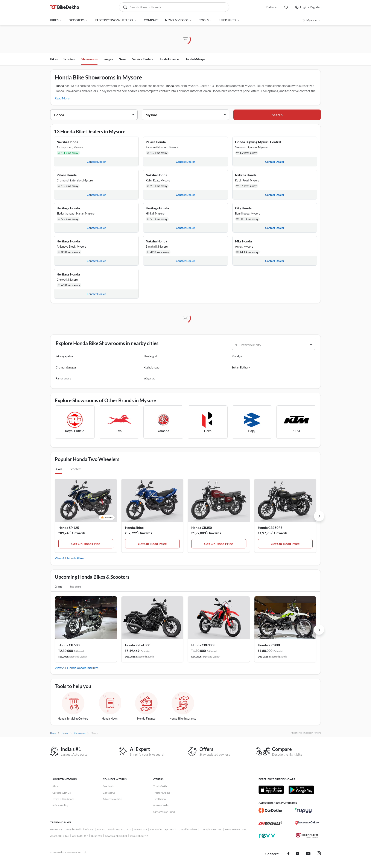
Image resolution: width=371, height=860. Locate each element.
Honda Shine (134, 528)
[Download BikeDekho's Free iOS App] (271, 789)
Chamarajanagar (66, 367)
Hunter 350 (56, 829)
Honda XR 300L (269, 645)
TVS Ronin (156, 829)
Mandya (237, 356)
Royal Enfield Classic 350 (80, 829)
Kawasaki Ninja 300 (116, 835)
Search (277, 115)
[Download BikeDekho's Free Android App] (301, 789)
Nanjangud (150, 356)
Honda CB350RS (270, 528)
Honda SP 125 (68, 528)
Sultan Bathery (241, 367)
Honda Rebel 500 (137, 645)
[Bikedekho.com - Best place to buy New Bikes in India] (64, 7)
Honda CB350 (201, 528)
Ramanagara (63, 378)
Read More (62, 98)
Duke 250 (96, 835)
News (122, 59)
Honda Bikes (75, 558)
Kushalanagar (152, 367)
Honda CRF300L (203, 645)
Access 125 (140, 829)
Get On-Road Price (85, 544)
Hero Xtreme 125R (235, 829)
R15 (128, 829)
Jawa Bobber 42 (139, 835)
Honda (59, 86)
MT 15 (101, 829)
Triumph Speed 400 (211, 829)
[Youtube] (308, 854)
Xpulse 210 (171, 829)
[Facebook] (288, 854)
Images (108, 59)
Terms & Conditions (63, 799)
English (270, 7)
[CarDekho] (270, 810)
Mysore (311, 20)
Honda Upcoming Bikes (82, 668)
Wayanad (149, 378)
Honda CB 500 (69, 645)
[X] (297, 854)
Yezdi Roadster (188, 829)
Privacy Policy (60, 805)
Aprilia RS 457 (80, 835)
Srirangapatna (64, 356)
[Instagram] (319, 854)
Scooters (69, 59)
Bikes (54, 59)
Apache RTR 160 (59, 835)
